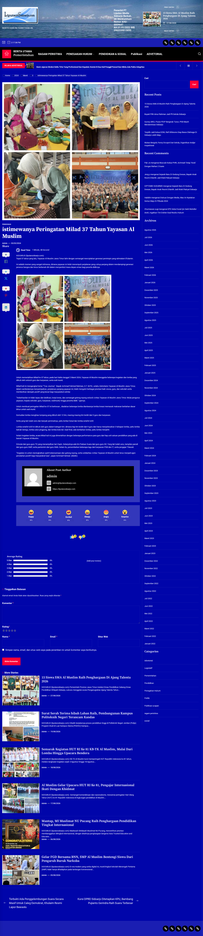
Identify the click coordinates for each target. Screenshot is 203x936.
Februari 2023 (150, 546)
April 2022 (148, 621)
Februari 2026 (150, 275)
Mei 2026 (148, 252)
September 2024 (151, 403)
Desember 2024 (151, 380)
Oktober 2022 (150, 576)
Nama (6, 636)
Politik (147, 698)
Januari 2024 (149, 463)
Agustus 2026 (150, 230)
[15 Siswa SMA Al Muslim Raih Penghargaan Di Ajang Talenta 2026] (152, 19)
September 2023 (151, 493)
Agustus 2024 (150, 410)
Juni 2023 (148, 516)
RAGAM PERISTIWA (50, 54)
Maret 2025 (149, 358)
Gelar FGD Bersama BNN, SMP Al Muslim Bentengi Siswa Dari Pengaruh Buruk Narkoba (87, 859)
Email (53, 636)
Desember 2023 (151, 471)
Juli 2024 (148, 418)
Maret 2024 (149, 448)
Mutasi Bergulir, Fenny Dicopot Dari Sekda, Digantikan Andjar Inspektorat (169, 144)
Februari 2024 (150, 456)
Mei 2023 (148, 523)
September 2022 (151, 583)
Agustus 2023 (150, 501)
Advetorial (148, 661)
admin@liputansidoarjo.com (64, 483)
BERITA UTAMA (23, 53)
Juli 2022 (148, 598)
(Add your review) (94, 561)
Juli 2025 (148, 328)
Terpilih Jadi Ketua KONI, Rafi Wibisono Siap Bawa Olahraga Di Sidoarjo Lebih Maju (170, 133)
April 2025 (148, 350)
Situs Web (103, 636)
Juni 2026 (148, 245)
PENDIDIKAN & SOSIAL (112, 54)
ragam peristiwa (151, 713)
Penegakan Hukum (152, 691)
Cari (146, 78)
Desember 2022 (151, 561)
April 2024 (148, 440)
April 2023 (148, 531)
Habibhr (147, 197)
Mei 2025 (148, 343)
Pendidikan (6, 224)
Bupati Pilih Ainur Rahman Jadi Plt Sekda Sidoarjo (165, 114)
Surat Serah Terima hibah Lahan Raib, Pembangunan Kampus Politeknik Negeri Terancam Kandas (87, 715)
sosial (147, 721)
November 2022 (151, 568)
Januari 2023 (149, 553)
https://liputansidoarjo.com (64, 489)
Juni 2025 (148, 335)
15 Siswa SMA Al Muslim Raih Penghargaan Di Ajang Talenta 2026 (179, 15)
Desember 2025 (151, 290)
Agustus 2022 (150, 591)
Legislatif (148, 668)
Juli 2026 (148, 237)
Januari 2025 (149, 373)
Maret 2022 (149, 628)
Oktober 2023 (150, 486)
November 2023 (151, 478)
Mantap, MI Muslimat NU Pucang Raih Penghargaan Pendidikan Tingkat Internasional (89, 823)
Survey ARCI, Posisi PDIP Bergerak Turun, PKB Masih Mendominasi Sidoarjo (166, 123)
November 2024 (151, 388)
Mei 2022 (148, 613)
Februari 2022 (150, 636)
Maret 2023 (149, 538)
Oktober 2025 (150, 305)
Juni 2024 (148, 425)
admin (4, 243)
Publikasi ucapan (151, 706)
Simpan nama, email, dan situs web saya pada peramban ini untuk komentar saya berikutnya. (51, 650)
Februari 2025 (150, 365)
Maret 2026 (149, 267)
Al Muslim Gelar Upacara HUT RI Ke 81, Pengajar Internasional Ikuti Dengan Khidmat (88, 787)
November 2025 (151, 297)
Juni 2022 (148, 606)
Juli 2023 (148, 508)
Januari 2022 (149, 644)
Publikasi (136, 54)
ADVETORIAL (155, 54)
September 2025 (151, 313)
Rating (6, 626)
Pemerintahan (150, 676)
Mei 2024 (148, 433)
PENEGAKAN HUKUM (79, 54)
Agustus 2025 (150, 320)
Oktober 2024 (150, 395)
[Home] (6, 54)
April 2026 (148, 260)
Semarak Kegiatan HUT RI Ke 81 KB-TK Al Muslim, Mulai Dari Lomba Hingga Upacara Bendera (87, 751)
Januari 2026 (149, 282)
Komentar (8, 603)
